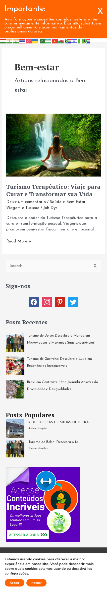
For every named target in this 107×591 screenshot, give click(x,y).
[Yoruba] (81, 41)
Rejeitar (36, 583)
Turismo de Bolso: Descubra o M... (54, 442)
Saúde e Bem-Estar (68, 202)
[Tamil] (9, 41)
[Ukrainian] (35, 41)
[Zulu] (87, 41)
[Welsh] (61, 41)
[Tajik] (3, 41)
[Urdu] (42, 41)
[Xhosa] (68, 41)
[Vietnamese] (55, 41)
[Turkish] (29, 41)
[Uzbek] (48, 41)
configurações (16, 573)
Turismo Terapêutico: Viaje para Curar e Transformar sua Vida (53, 190)
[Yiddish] (74, 41)
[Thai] (22, 41)
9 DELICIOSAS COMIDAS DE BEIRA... (59, 422)
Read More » (18, 241)
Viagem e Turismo (22, 208)
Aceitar (14, 583)
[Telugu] (16, 41)
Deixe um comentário (26, 202)
